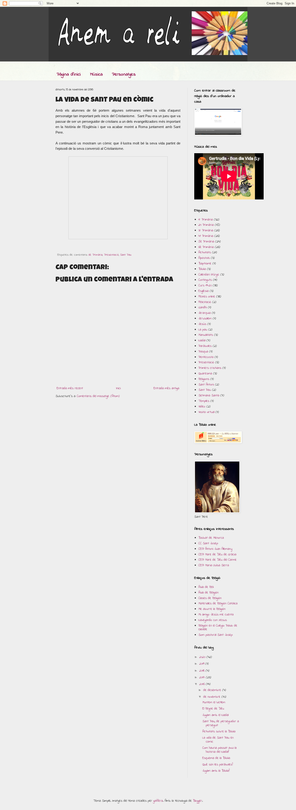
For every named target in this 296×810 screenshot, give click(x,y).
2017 (202, 677)
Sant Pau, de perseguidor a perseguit (220, 723)
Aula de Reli (206, 587)
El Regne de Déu (213, 708)
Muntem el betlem (213, 702)
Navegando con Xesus (212, 620)
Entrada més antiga (166, 388)
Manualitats (205, 335)
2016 (202, 684)
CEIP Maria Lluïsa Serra (213, 565)
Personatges (124, 74)
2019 (202, 663)
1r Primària (205, 219)
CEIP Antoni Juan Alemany (215, 549)
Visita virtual (206, 412)
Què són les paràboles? (217, 764)
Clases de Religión (210, 598)
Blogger (197, 800)
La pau (202, 329)
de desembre (212, 690)
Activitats (204, 252)
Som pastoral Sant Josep (215, 635)
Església (203, 291)
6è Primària (95, 255)
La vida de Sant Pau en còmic (218, 739)
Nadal (201, 340)
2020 (203, 657)
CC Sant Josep (208, 543)
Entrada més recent (70, 388)
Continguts (205, 280)
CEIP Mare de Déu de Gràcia (217, 554)
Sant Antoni (206, 384)
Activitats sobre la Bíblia (218, 731)
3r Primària (205, 230)
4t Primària (205, 236)
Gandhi (202, 307)
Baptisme (204, 263)
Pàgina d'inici (69, 74)
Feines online (206, 296)
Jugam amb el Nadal (215, 715)
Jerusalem (205, 318)
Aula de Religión (208, 592)
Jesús (202, 324)
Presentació (111, 255)
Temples (203, 401)
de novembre (212, 696)
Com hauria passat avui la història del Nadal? (219, 750)
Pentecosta (205, 357)
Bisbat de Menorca (211, 537)
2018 (202, 670)
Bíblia (202, 269)
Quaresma (205, 373)
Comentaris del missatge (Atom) (98, 396)
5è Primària (206, 241)
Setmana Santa (208, 395)
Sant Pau (125, 255)
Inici (118, 388)
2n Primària (206, 225)
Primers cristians (209, 368)
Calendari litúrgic (208, 274)
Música (96, 74)
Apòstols (204, 258)
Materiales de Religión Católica (217, 603)
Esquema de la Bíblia (216, 758)
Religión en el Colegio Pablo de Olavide (217, 627)
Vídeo (201, 406)
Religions (203, 379)
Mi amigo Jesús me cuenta (216, 614)
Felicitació (204, 302)
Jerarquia (204, 313)
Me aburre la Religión (211, 609)
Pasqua (203, 351)
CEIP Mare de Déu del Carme (217, 559)
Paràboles (205, 346)
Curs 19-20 (205, 285)
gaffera (158, 800)
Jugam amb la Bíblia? (216, 770)
